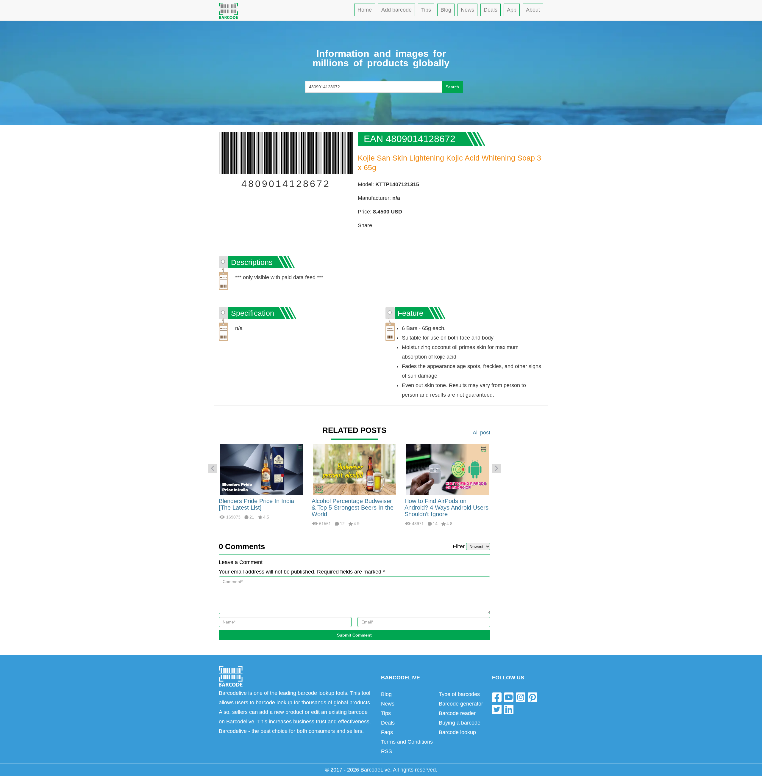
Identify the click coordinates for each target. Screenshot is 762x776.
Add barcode (396, 10)
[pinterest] (532, 697)
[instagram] (520, 697)
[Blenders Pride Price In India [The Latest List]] (262, 469)
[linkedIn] (508, 709)
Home (364, 10)
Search (452, 86)
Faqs (387, 732)
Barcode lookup (457, 732)
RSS (386, 751)
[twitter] (497, 709)
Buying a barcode (459, 723)
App (511, 10)
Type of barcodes (459, 694)
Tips (426, 10)
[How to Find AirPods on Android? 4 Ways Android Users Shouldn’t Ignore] (447, 469)
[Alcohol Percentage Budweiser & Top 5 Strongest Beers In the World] (354, 469)
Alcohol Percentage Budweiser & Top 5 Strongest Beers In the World (353, 507)
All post (481, 433)
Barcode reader (457, 713)
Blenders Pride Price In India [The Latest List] (256, 504)
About (533, 10)
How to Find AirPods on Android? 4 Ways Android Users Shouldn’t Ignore (446, 507)
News (467, 10)
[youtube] (508, 697)
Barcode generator (461, 704)
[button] (212, 468)
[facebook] (497, 697)
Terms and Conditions (407, 742)
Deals (490, 10)
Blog (446, 10)
